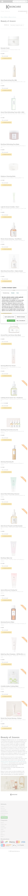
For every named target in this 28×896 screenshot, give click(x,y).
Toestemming (6, 293)
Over (18, 293)
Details (12, 293)
